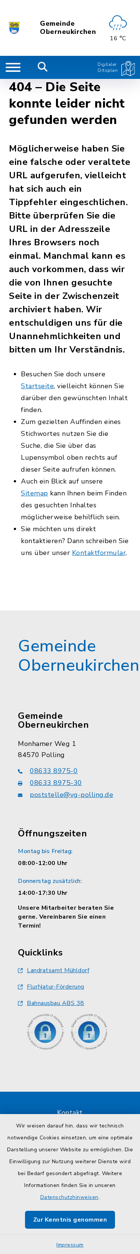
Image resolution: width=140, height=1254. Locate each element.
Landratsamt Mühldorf (58, 970)
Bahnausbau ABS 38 (55, 1003)
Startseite (37, 386)
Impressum (70, 1244)
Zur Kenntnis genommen (70, 1220)
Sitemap (34, 493)
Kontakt (70, 1112)
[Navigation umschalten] (13, 67)
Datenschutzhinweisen (69, 1197)
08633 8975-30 (56, 782)
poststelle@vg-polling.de (71, 794)
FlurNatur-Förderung (55, 987)
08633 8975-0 (54, 770)
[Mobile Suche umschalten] (42, 67)
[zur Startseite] (14, 28)
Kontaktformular (99, 552)
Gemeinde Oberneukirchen (68, 28)
